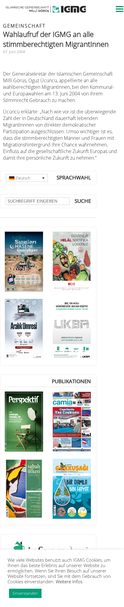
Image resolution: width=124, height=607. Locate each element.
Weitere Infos (69, 581)
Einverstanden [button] (25, 593)
